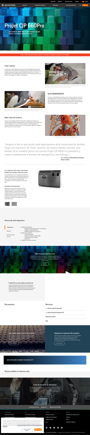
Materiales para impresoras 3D (72, 414)
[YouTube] (47, 428)
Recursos (47, 412)
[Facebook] (54, 428)
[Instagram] (62, 428)
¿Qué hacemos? (8, 412)
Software (68, 417)
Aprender (53, 1)
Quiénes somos (68, 1)
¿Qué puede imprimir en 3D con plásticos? (22, 333)
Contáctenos (85, 5)
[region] (22, 425)
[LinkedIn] (58, 428)
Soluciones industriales (9, 417)
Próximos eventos (49, 419)
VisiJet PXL (45, 263)
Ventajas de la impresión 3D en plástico (66, 333)
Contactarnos (34, 407)
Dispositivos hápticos (70, 422)
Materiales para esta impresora (45, 254)
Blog (47, 321)
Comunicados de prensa (30, 414)
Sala (26, 412)
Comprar (77, 1)
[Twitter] (50, 428)
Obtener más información (45, 396)
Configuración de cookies (27, 430)
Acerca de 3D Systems (9, 414)
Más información (14, 343)
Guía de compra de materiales (54, 308)
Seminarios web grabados (51, 417)
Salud (67, 419)
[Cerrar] (42, 419)
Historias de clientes (50, 316)
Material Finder (55, 407)
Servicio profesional (71, 5)
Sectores (25, 5)
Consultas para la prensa (30, 417)
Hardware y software (40, 5)
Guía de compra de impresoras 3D (55, 312)
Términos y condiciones (52, 432)
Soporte (60, 1)
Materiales (55, 5)
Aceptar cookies (38, 429)
